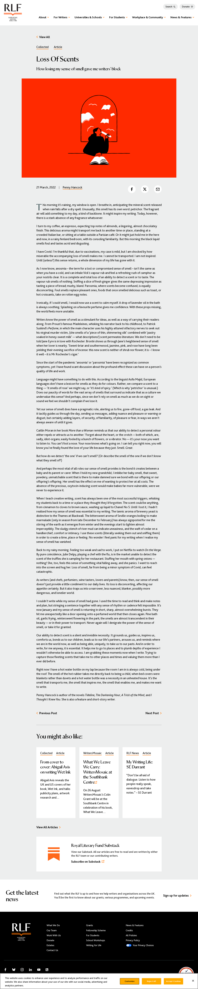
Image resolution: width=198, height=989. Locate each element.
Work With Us (54, 935)
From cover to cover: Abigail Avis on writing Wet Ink (55, 767)
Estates (50, 945)
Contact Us (52, 950)
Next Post (152, 713)
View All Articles (47, 827)
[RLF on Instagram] (22, 969)
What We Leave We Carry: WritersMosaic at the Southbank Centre (97, 772)
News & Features (181, 17)
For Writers (60, 17)
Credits (129, 930)
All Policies (131, 935)
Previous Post (48, 713)
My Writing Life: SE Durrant (139, 764)
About (42, 17)
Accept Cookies (173, 981)
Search (169, 6)
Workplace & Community (147, 17)
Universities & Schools (88, 17)
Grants (89, 925)
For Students (117, 17)
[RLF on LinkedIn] (30, 969)
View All (44, 37)
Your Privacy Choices (143, 945)
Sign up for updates (176, 896)
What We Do (53, 925)
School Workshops (95, 940)
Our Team (52, 930)
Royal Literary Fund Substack (95, 845)
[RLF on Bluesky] (13, 969)
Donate (186, 6)
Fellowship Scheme (96, 930)
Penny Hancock (72, 187)
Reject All (151, 981)
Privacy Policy (133, 940)
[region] (99, 981)
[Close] (193, 980)
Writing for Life (93, 945)
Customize (129, 981)
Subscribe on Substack (86, 862)
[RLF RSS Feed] (47, 969)
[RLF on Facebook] (5, 969)
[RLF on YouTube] (38, 969)
